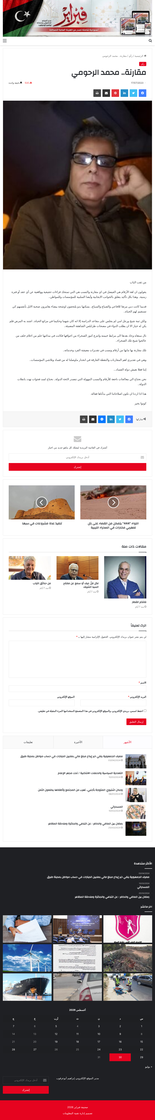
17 (99, 1041)
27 (34, 1049)
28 (13, 1049)
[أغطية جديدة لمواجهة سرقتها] (127, 987)
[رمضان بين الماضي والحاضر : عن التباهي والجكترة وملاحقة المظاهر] (136, 829)
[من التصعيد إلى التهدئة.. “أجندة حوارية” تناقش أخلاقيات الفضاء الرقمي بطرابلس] (77, 929)
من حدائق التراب (42, 583)
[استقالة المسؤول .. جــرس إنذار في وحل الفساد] (27, 929)
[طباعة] (97, 93)
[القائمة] (5, 40)
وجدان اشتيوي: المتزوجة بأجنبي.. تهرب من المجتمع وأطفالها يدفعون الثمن (80, 790)
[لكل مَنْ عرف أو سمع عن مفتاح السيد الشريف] (78, 568)
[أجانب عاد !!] (127, 958)
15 (141, 1041)
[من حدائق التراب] (30, 568)
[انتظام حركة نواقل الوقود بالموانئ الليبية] (27, 987)
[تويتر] (133, 93)
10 (99, 1033)
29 (141, 1057)
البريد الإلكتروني (137, 696)
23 (120, 1049)
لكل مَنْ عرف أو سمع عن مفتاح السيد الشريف (80, 585)
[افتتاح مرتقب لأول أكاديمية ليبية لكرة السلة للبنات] (127, 929)
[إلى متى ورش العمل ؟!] (27, 958)
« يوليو (148, 1066)
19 (56, 1041)
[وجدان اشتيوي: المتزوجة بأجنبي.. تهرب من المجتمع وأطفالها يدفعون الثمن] (136, 795)
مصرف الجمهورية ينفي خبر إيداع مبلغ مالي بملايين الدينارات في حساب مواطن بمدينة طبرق (71, 756)
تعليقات (28, 742)
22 (141, 1049)
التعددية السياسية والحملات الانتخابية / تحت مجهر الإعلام (90, 773)
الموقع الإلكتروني (66, 696)
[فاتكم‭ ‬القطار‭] (125, 577)
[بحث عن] (150, 40)
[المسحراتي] (136, 812)
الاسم (142, 682)
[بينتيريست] (115, 93)
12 (56, 1033)
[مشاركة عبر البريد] (106, 93)
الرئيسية (139, 55)
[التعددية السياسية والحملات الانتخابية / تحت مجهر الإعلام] (136, 778)
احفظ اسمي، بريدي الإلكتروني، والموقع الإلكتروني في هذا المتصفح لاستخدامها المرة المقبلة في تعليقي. (90, 710)
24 (98, 1049)
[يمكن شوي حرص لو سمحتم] (77, 987)
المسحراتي (117, 806)
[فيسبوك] (142, 93)
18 (77, 1041)
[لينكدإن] (124, 93)
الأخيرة (78, 742)
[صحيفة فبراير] (77, 18)
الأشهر (127, 742)
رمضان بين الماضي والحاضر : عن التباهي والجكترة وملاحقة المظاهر (85, 823)
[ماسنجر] (102, 419)
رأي (131, 55)
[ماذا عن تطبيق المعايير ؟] (77, 958)
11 (77, 1033)
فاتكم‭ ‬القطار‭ (139, 602)
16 (120, 1041)
